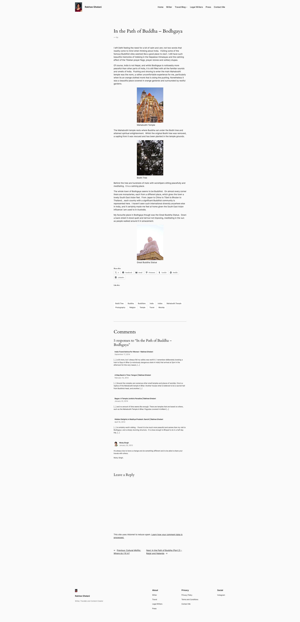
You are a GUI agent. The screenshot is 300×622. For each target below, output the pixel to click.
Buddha (131, 303)
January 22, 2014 (121, 401)
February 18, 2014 (122, 378)
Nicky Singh (124, 443)
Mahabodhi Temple (174, 303)
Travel (152, 307)
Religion (132, 307)
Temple (142, 307)
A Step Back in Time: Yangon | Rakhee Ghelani (133, 375)
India (152, 303)
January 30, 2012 (126, 445)
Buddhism (142, 303)
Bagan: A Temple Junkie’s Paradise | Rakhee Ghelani (135, 398)
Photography (120, 307)
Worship (161, 307)
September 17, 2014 (122, 354)
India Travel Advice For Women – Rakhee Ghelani (134, 352)
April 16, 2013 (120, 422)
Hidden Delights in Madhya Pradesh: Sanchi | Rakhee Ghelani (139, 419)
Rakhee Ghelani (93, 7)
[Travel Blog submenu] (186, 7)
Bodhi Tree (119, 303)
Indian (160, 303)
